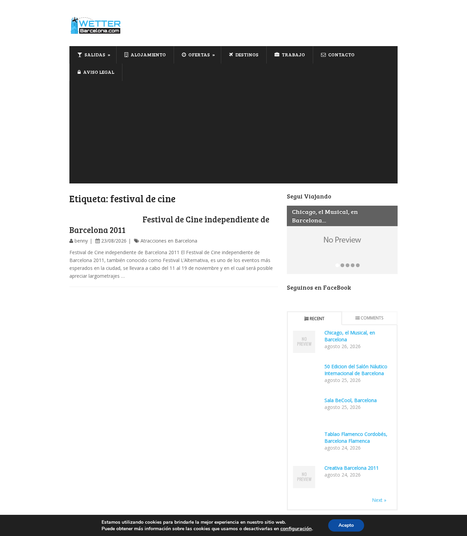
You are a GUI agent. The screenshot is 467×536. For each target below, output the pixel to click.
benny (81, 240)
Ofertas (198, 54)
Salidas (94, 54)
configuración (296, 528)
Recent (317, 318)
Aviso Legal (98, 72)
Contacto (341, 54)
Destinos (246, 54)
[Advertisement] (233, 132)
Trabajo (293, 54)
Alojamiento (148, 54)
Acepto (346, 525)
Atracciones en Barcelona (169, 240)
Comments (372, 318)
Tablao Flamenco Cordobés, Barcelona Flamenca (355, 437)
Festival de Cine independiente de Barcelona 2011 (169, 224)
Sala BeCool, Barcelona (350, 400)
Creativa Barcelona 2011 (351, 468)
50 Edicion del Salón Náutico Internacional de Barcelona (355, 369)
